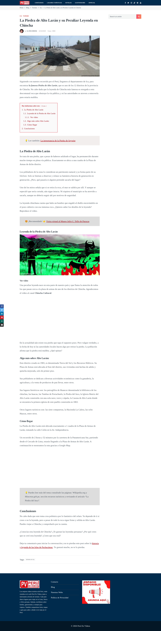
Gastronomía (80, 2)
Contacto (54, 582)
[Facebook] (125, 3)
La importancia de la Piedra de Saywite (58, 140)
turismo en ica (30, 559)
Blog (53, 587)
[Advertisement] (124, 58)
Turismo (26, 16)
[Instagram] (131, 3)
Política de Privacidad (59, 598)
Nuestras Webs (57, 592)
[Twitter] (128, 3)
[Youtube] (140, 3)
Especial (92, 2)
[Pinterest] (137, 3)
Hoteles (68, 2)
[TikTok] (134, 3)
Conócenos (39, 2)
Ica (21, 16)
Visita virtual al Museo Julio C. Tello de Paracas (67, 221)
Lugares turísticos (54, 2)
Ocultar (44, 106)
